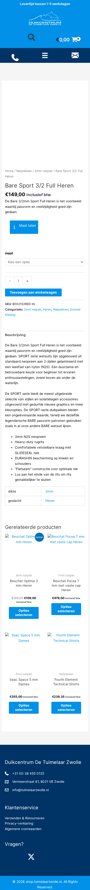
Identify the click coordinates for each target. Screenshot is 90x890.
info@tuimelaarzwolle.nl (30, 790)
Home (9, 171)
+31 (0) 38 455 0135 (28, 773)
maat (9, 253)
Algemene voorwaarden (23, 829)
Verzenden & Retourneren (24, 818)
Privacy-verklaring (19, 823)
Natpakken (24, 171)
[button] (24, 227)
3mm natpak (44, 171)
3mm (49, 491)
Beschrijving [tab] (15, 335)
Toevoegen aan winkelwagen (33, 292)
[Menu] (45, 55)
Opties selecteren (23, 613)
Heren (47, 309)
